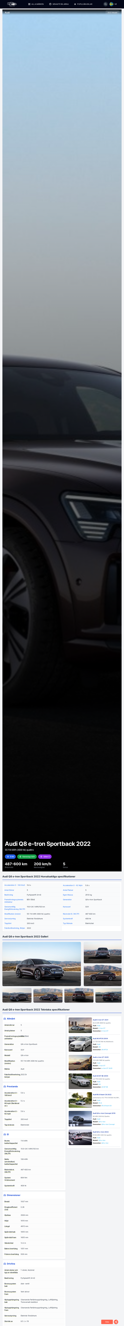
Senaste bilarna (61, 4)
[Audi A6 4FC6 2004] (80, 1044)
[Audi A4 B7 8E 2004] (80, 1081)
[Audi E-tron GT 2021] (80, 1025)
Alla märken (37, 4)
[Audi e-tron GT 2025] (80, 1062)
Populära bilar (84, 4)
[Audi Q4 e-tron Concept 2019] (80, 1118)
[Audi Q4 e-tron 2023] (80, 1137)
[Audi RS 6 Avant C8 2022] (80, 1100)
